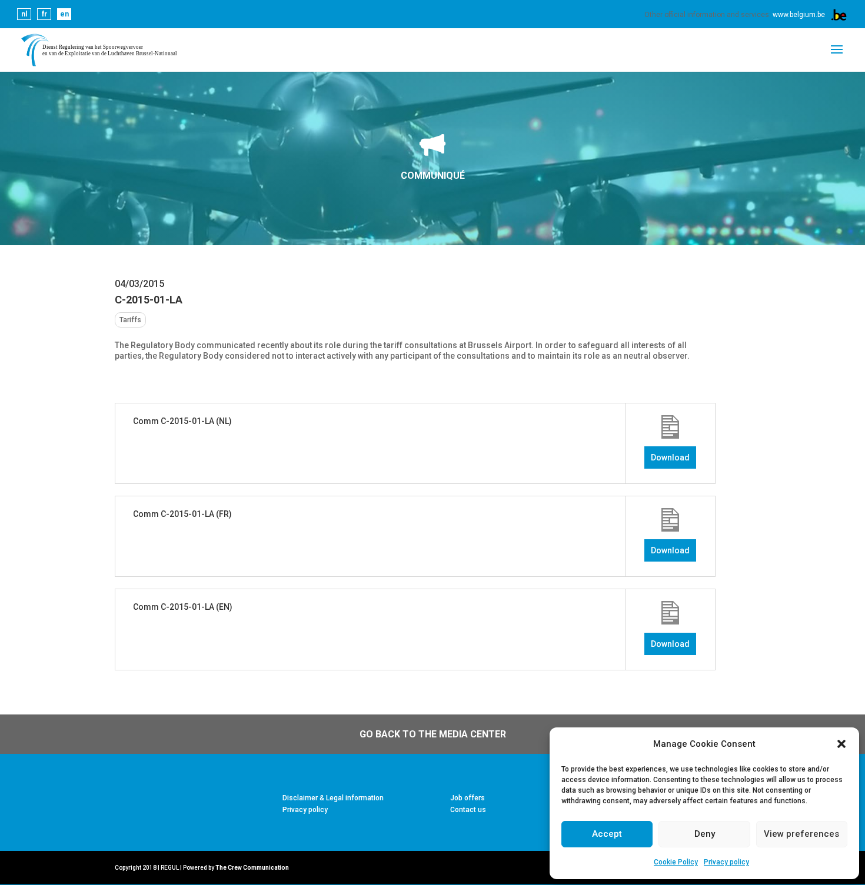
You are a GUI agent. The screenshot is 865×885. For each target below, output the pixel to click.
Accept (607, 834)
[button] (841, 744)
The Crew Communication (252, 867)
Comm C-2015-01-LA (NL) (182, 421)
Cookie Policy (676, 862)
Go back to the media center (433, 734)
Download (670, 457)
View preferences (801, 834)
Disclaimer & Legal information (333, 798)
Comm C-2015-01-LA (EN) (182, 607)
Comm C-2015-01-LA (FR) (182, 514)
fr (44, 14)
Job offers (467, 798)
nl (24, 14)
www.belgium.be (799, 15)
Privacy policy (726, 862)
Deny (704, 834)
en (64, 14)
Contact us (468, 810)
